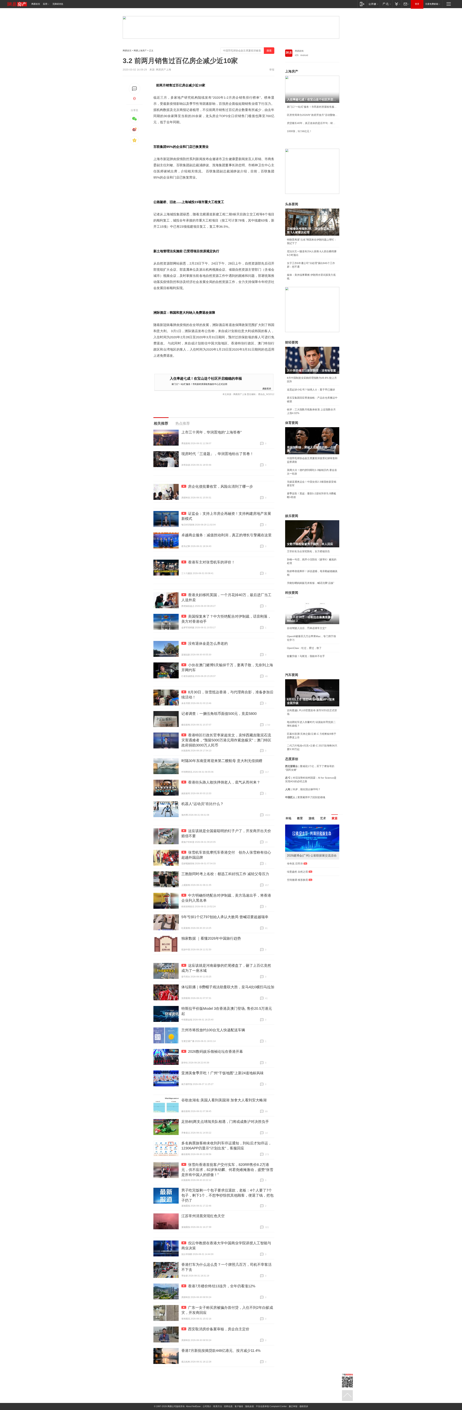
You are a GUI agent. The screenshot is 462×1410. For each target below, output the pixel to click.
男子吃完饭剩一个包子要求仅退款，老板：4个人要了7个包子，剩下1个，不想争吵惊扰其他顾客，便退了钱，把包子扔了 (227, 1195)
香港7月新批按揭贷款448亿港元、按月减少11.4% (221, 1351)
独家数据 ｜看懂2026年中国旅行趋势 (211, 938)
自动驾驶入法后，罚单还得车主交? (306, 628)
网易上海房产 (140, 50)
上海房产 (291, 71)
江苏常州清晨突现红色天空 (203, 1216)
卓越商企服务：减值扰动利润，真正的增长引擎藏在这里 (226, 535)
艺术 (323, 818)
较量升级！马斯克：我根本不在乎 (306, 656)
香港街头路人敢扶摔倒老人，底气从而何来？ (224, 782)
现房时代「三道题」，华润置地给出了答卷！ (217, 454)
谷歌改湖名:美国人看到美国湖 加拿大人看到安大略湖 (224, 1100)
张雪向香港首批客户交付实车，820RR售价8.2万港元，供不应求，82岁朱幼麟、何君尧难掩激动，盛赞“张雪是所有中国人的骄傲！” (227, 1170)
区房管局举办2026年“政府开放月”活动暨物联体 (312, 114)
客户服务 (239, 1406)
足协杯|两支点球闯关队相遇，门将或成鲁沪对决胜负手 (225, 1122)
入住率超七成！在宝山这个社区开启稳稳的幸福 (206, 378)
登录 (417, 4)
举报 (271, 69)
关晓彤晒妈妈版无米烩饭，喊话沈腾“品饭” (310, 582)
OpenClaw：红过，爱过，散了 (304, 648)
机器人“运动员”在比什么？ (202, 804)
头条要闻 (291, 204)
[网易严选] (386, 4)
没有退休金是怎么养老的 (208, 643)
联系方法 (217, 1406)
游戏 (311, 818)
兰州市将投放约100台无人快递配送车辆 (213, 1030)
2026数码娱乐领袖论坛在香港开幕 (215, 1051)
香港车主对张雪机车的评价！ (211, 562)
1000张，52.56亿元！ (299, 131)
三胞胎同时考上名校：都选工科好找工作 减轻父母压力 (225, 874)
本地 (288, 818)
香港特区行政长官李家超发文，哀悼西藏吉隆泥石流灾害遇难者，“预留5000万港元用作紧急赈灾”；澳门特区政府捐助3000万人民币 (226, 740)
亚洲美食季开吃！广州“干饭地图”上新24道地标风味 (222, 1073)
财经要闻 (291, 342)
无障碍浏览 (57, 4)
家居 (334, 818)
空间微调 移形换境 (297, 879)
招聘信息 (228, 1406)
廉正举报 (293, 1406)
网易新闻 (299, 51)
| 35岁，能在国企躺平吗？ (303, 789)
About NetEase (193, 1406)
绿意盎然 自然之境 (297, 871)
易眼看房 (266, 388)
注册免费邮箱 (431, 4)
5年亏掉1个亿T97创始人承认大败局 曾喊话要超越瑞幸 (224, 917)
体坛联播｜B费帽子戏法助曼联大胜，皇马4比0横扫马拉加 (227, 987)
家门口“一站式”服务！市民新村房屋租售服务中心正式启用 (199, 383)
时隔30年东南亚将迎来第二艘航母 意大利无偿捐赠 (221, 761)
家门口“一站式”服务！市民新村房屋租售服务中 (312, 106)
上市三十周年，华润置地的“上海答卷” (211, 432)
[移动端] (362, 4)
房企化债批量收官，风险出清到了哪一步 (220, 486)
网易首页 (35, 4)
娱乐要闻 (291, 516)
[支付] (397, 4)
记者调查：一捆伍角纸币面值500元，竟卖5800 (219, 714)
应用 (45, 4)
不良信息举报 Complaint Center (271, 1406)
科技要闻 (291, 593)
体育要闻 (291, 423)
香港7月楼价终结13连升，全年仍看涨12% (221, 1286)
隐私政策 (249, 1406)
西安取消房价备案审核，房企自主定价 (218, 1329)
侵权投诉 (303, 1406)
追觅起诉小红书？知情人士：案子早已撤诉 (311, 389)
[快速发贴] (134, 88)
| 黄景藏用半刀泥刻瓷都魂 (305, 797)
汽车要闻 (291, 675)
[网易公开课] (373, 4)
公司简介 (207, 1406)
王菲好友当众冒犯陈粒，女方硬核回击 (308, 551)
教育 (300, 818)
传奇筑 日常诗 (295, 863)
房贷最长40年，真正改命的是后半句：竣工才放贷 (312, 123)
